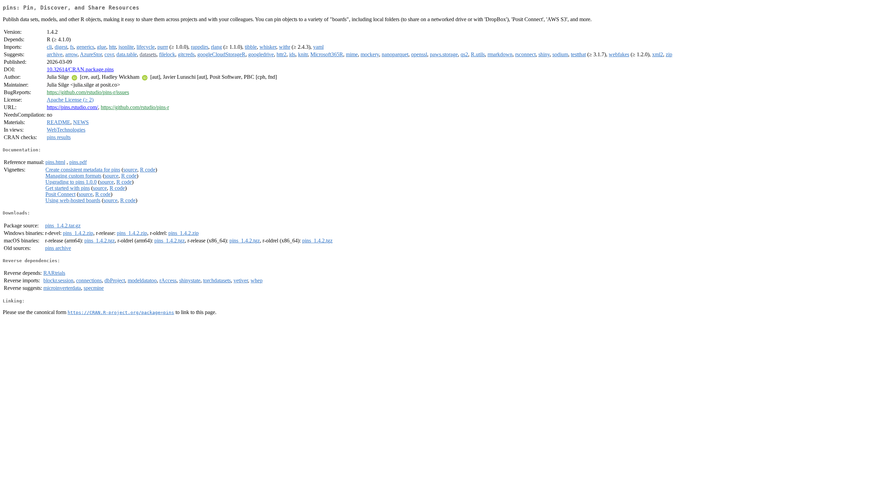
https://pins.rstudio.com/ (72, 107)
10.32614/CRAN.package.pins (80, 69)
